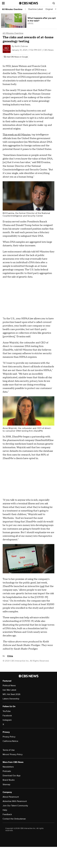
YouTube (7, 711)
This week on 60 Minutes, (17, 134)
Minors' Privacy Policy (13, 754)
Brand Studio (9, 780)
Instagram (7, 720)
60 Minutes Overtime (12, 9)
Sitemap (6, 784)
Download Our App (11, 776)
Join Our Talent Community (15, 806)
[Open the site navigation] (10, 3)
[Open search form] (53, 3)
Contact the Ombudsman (14, 819)
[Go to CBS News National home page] (28, 3)
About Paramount (11, 797)
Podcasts (7, 771)
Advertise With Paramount (15, 801)
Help (5, 810)
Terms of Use (9, 750)
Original (49, 9)
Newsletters (8, 767)
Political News (9, 685)
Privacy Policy (9, 737)
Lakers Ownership (11, 699)
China (10, 656)
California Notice (10, 741)
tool (42, 586)
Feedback (7, 814)
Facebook (7, 716)
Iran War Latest (9, 690)
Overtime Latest (35, 9)
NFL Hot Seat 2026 (11, 694)
